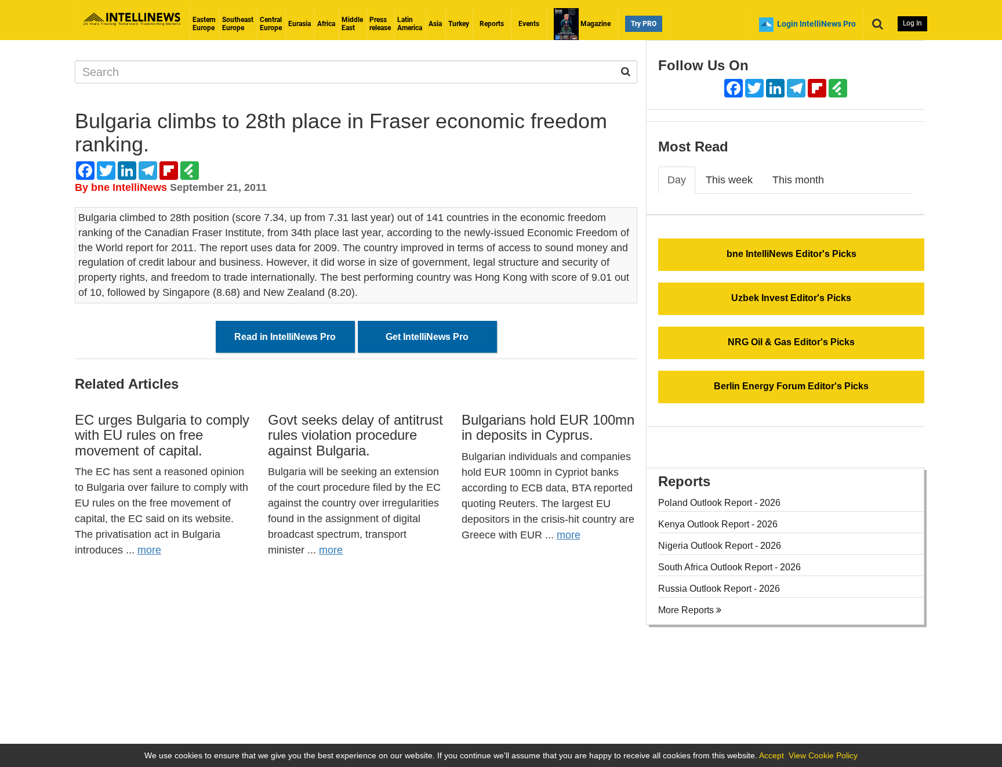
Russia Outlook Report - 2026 (719, 589)
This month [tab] (798, 180)
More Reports (687, 610)
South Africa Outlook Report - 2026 (729, 567)
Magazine (595, 24)
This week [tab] (729, 180)
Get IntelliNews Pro (427, 337)
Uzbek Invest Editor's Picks (791, 298)
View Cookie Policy (823, 755)
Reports (492, 24)
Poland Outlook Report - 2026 (719, 503)
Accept (771, 755)
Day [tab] (676, 180)
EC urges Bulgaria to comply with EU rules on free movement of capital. (162, 435)
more (149, 550)
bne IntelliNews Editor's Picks (791, 254)
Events (528, 24)
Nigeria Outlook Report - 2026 (719, 546)
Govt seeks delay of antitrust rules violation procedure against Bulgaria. (355, 435)
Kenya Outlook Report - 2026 (718, 524)
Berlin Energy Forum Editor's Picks (791, 386)
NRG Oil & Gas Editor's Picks (791, 342)
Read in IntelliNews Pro (285, 337)
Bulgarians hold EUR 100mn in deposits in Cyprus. (548, 427)
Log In (912, 23)
